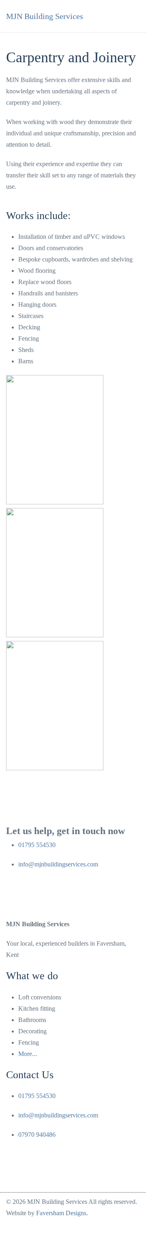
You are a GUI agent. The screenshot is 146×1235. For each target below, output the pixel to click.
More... (27, 1053)
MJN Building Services (44, 16)
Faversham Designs (61, 1213)
